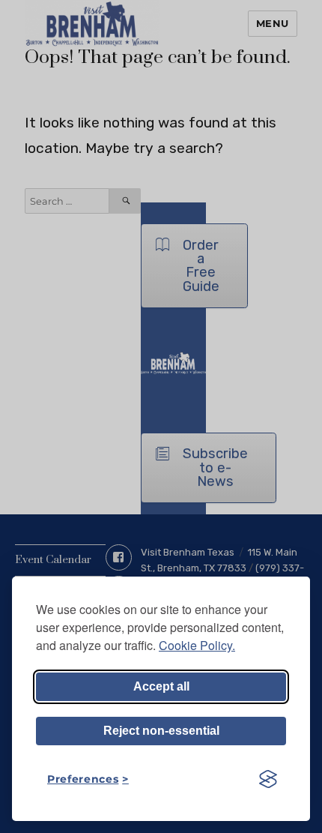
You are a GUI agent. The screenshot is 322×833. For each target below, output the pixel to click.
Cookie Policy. (197, 645)
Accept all (161, 686)
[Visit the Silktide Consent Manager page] (268, 779)
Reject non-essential (161, 730)
